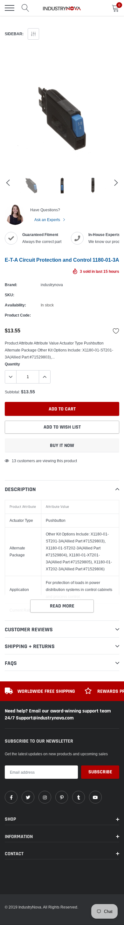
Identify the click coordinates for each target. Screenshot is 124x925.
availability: (15, 305)
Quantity (12, 364)
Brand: (11, 284)
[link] (11, 797)
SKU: (9, 294)
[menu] (9, 8)
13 (14, 460)
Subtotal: (12, 392)
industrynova (52, 284)
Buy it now (62, 445)
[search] (25, 8)
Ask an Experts (47, 219)
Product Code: (18, 315)
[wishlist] (116, 331)
